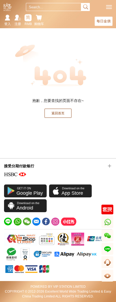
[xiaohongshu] (68, 222)
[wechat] (27, 222)
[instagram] (55, 222)
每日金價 (104, 21)
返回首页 (58, 113)
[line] (8, 222)
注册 (18, 24)
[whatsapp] (17, 222)
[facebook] (46, 222)
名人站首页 (7, 7)
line (107, 254)
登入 (7, 24)
